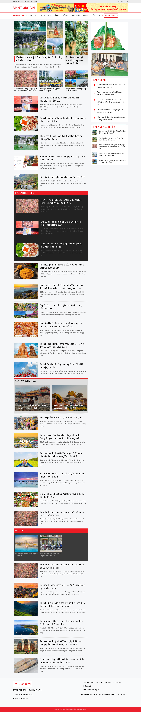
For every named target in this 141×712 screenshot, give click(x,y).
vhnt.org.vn (23, 7)
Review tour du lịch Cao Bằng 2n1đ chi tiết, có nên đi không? (111, 86)
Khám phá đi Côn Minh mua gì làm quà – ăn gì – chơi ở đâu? (111, 118)
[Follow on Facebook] (117, 1)
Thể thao (65, 15)
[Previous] (15, 398)
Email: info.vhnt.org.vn (91, 690)
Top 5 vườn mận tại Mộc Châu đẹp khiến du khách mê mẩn (109, 93)
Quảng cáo (95, 15)
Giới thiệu (76, 15)
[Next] (87, 398)
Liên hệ (85, 15)
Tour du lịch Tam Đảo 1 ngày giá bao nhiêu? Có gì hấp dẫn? (110, 111)
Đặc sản (38, 15)
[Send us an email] (123, 1)
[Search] (127, 1)
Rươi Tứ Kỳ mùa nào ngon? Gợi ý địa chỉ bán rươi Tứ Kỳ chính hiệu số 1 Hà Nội (110, 102)
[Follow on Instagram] (119, 1)
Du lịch (29, 15)
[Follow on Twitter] (121, 1)
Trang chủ (19, 15)
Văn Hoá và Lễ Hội (51, 15)
